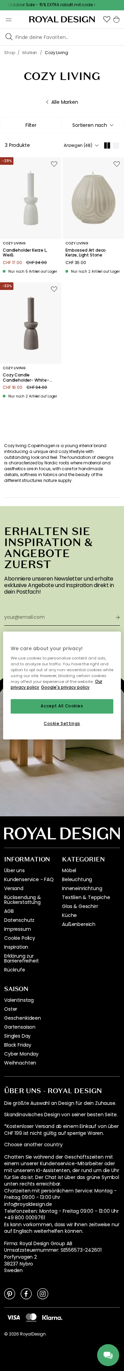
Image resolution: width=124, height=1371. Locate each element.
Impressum (17, 929)
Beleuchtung (77, 879)
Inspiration (16, 947)
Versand (13, 888)
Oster (10, 1009)
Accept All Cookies (62, 706)
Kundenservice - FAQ (29, 879)
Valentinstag (19, 1000)
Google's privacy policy (65, 687)
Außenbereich (78, 924)
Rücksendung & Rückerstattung (22, 900)
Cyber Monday (21, 1053)
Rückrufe (14, 969)
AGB (9, 911)
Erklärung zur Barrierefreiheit (21, 958)
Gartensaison (19, 1027)
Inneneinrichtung (82, 888)
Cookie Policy (19, 938)
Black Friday (17, 1044)
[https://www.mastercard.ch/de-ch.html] (31, 1317)
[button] (106, 19)
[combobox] (93, 125)
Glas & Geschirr (80, 906)
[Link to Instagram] (42, 1293)
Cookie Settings (62, 723)
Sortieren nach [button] (89, 125)
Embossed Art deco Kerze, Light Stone (85, 253)
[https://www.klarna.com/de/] (52, 1317)
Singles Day (17, 1036)
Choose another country (33, 1144)
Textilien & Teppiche (86, 897)
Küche (69, 915)
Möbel (69, 870)
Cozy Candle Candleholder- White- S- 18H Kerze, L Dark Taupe (26, 378)
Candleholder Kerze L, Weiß (25, 253)
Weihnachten (20, 1062)
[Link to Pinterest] (9, 1293)
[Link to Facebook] (26, 1293)
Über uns (14, 870)
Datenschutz (19, 920)
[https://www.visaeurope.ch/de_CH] (13, 1317)
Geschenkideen (22, 1018)
